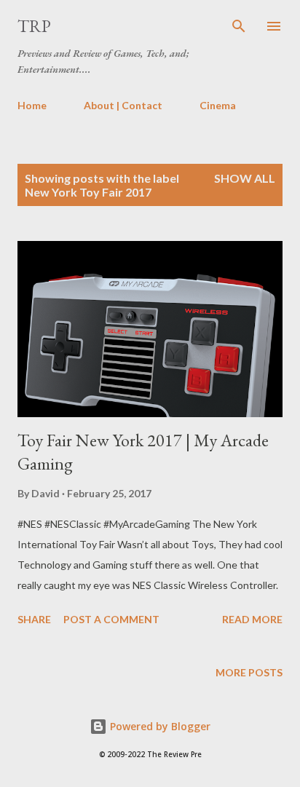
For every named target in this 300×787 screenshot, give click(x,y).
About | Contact (123, 105)
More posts (249, 672)
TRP (34, 26)
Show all (244, 178)
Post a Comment (111, 619)
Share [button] (34, 619)
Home (32, 105)
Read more (252, 619)
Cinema (218, 105)
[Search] (239, 26)
